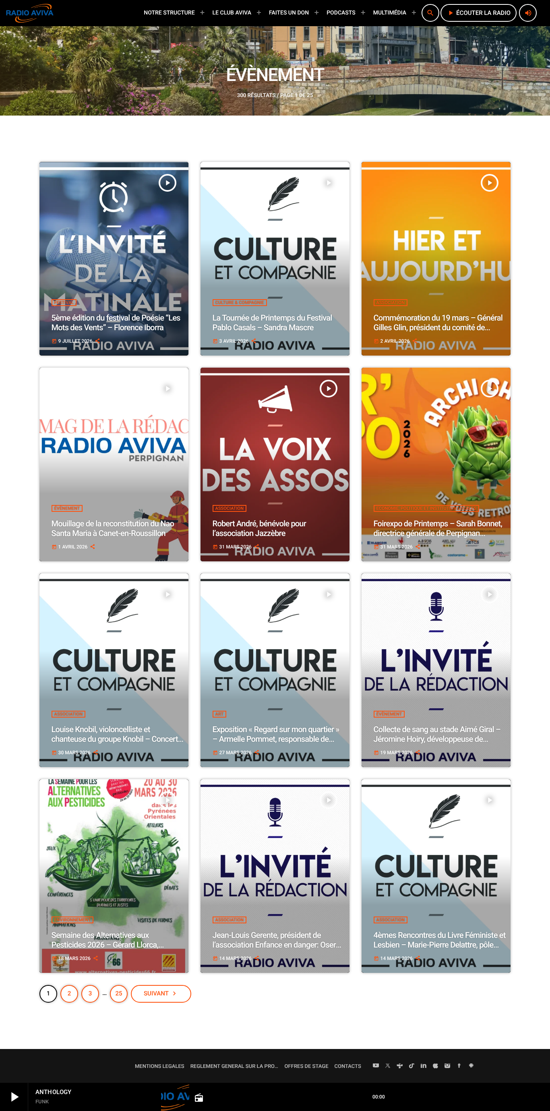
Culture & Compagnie (239, 302)
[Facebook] (459, 1066)
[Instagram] (447, 1066)
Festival (64, 302)
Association (390, 302)
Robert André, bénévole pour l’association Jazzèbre (259, 528)
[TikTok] (412, 1066)
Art (219, 714)
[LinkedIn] (423, 1066)
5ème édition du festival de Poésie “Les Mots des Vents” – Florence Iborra (116, 322)
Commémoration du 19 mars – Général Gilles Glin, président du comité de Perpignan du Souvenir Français (438, 327)
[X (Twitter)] (388, 1066)
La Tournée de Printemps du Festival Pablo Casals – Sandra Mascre (272, 322)
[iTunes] (435, 1066)
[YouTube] (376, 1066)
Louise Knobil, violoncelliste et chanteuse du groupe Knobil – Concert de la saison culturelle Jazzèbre (115, 738)
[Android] (471, 1066)
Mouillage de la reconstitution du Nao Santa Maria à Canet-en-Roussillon (113, 528)
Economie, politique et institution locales (426, 508)
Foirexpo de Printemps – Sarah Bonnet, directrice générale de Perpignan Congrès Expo (438, 533)
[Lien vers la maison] (30, 13)
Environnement (72, 920)
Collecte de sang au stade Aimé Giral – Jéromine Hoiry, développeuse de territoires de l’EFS (437, 738)
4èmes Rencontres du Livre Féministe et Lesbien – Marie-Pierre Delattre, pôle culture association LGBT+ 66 (440, 944)
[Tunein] (400, 1066)
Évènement (67, 508)
